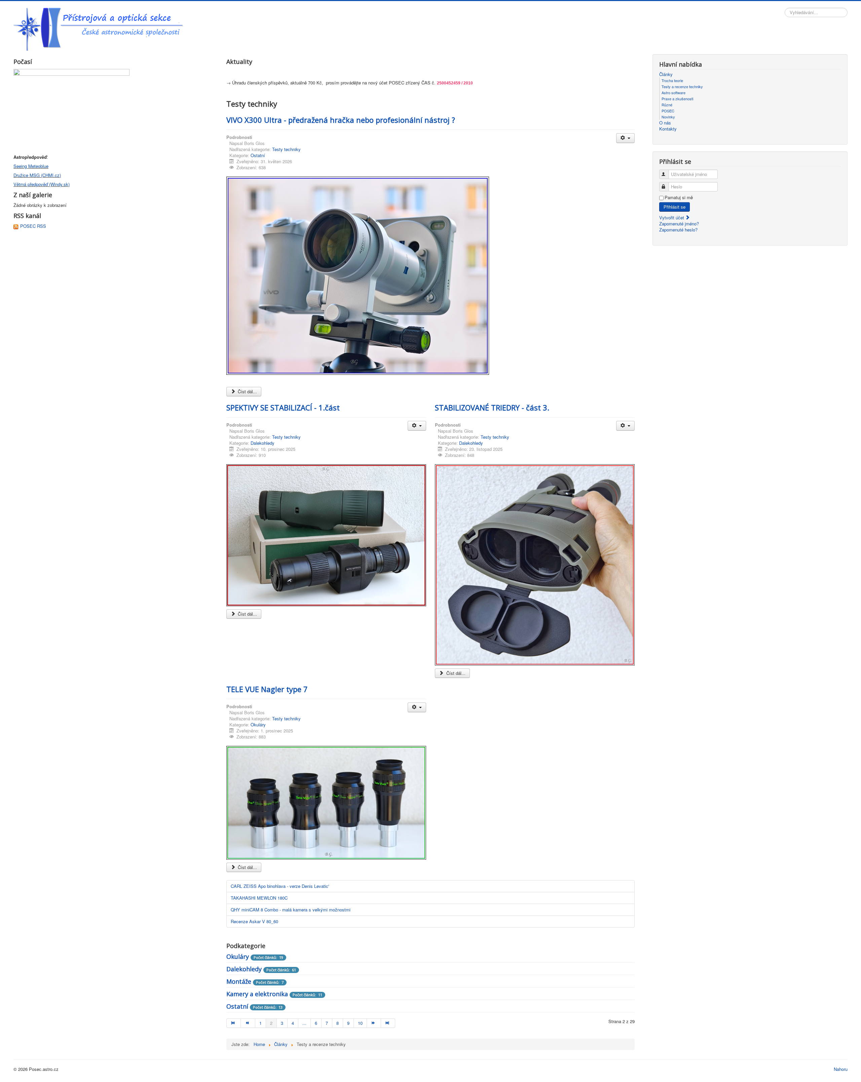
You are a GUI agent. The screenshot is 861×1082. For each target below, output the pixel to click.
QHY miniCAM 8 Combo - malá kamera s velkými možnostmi (290, 909)
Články (666, 74)
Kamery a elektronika (257, 994)
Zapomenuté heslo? (678, 229)
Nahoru (841, 1069)
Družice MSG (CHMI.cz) (37, 175)
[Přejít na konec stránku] (388, 1023)
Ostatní (258, 155)
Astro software (673, 92)
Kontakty (668, 129)
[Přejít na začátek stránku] (233, 1023)
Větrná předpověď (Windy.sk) (41, 184)
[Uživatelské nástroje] (625, 138)
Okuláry (258, 724)
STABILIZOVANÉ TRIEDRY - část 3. (492, 407)
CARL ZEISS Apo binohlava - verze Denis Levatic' (280, 886)
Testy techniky (286, 149)
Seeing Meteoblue (30, 166)
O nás (665, 123)
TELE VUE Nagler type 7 (267, 689)
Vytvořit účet (672, 217)
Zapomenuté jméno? (679, 223)
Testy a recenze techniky (682, 86)
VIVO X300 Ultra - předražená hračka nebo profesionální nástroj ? (340, 120)
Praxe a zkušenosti (677, 98)
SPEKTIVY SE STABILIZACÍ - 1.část (283, 407)
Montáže (238, 981)
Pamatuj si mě (679, 197)
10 (360, 1023)
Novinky (668, 116)
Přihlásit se (674, 207)
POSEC (668, 110)
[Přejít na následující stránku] (374, 1023)
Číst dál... (246, 391)
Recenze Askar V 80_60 (254, 921)
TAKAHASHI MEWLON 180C (259, 898)
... (304, 1023)
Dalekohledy (262, 443)
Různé (667, 104)
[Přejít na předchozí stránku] (248, 1023)
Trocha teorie (672, 80)
